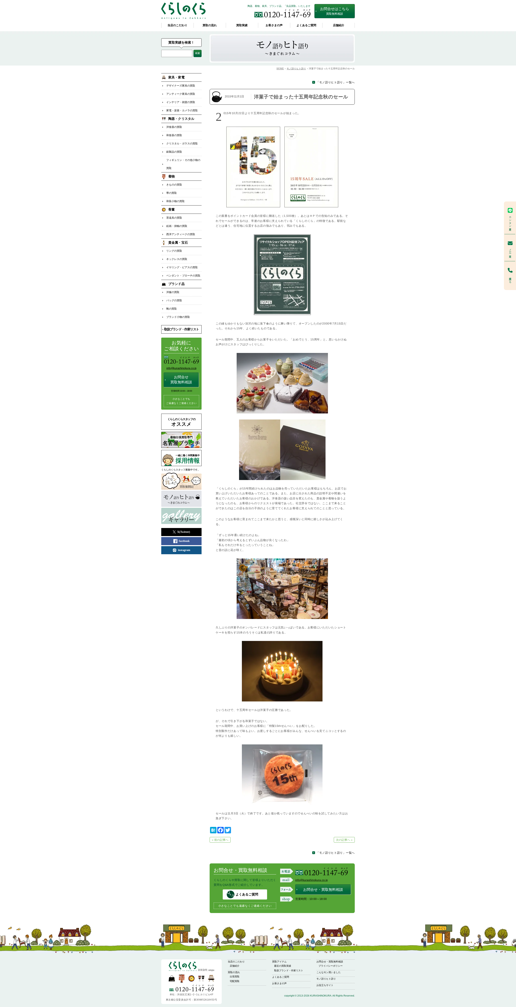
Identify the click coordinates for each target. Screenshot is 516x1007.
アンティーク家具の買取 (180, 93)
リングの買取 (174, 250)
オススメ (181, 422)
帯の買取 (171, 192)
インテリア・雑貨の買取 (180, 102)
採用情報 (188, 459)
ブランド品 (176, 284)
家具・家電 (176, 77)
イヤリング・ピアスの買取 (182, 267)
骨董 (171, 209)
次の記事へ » (344, 839)
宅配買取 (234, 981)
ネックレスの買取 (176, 259)
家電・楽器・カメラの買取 (182, 110)
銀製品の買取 (174, 151)
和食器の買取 (174, 135)
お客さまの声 (274, 25)
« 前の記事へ (220, 839)
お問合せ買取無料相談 (181, 379)
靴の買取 (171, 308)
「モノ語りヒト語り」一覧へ (335, 82)
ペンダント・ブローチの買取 (183, 275)
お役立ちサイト (324, 985)
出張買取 (234, 976)
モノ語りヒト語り (326, 978)
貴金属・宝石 (178, 242)
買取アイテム (279, 961)
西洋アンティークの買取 (180, 234)
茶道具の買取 (174, 217)
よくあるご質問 (306, 25)
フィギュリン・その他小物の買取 (183, 164)
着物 (171, 176)
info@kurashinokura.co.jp (311, 880)
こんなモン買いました (328, 972)
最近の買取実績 (282, 965)
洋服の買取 (172, 292)
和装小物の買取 (175, 201)
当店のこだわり (177, 25)
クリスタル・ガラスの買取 (182, 143)
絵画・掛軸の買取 (176, 225)
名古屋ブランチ (181, 441)
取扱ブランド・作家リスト (181, 329)
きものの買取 (174, 184)
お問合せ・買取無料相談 (323, 890)
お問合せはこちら (334, 11)
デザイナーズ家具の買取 (180, 85)
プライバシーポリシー (330, 965)
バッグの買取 (174, 300)
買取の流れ (210, 25)
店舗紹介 (338, 25)
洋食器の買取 (174, 126)
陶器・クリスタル (181, 118)
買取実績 (242, 25)
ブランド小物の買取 (178, 316)
